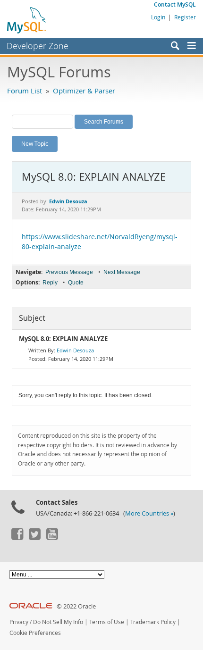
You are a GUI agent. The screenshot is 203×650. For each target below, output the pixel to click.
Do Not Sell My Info (58, 621)
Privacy (18, 621)
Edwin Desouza (75, 350)
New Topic (34, 143)
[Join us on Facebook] (17, 537)
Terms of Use (106, 621)
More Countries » (149, 513)
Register (185, 17)
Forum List (24, 90)
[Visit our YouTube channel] (51, 537)
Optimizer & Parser (84, 90)
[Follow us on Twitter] (34, 537)
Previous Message (69, 272)
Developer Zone (37, 45)
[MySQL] (27, 20)
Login (158, 17)
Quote (76, 282)
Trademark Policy (153, 621)
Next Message (121, 272)
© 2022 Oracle (76, 606)
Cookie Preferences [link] (35, 632)
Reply (50, 282)
